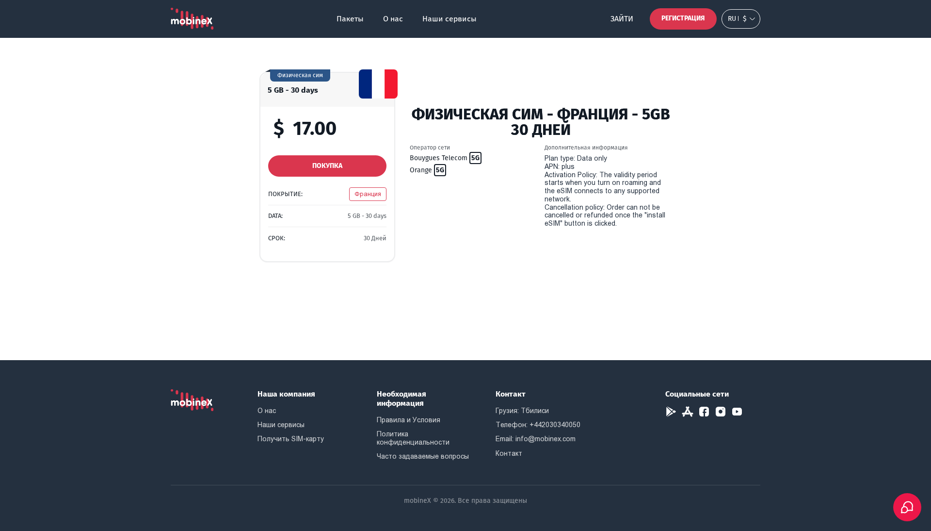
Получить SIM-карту (290, 439)
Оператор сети (430, 147)
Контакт (509, 453)
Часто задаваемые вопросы (423, 456)
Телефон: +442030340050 (538, 425)
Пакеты (350, 18)
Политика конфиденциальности (413, 438)
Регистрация (683, 18)
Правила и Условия (408, 420)
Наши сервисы (449, 18)
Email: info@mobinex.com (536, 439)
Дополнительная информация (586, 147)
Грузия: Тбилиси (522, 411)
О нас (393, 18)
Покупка (327, 166)
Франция (367, 194)
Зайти (621, 18)
